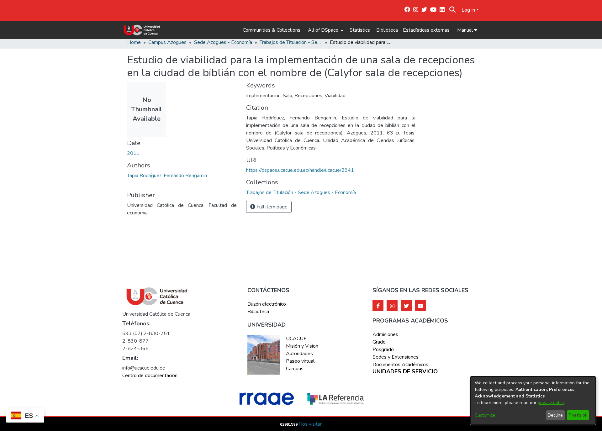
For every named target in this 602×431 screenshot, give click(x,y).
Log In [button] (469, 10)
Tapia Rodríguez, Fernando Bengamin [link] (167, 175)
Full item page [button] (271, 206)
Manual (465, 30)
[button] (453, 10)
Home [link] (134, 42)
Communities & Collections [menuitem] (271, 30)
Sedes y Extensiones (395, 357)
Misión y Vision (302, 346)
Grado (379, 342)
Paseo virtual (300, 361)
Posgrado (383, 349)
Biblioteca (387, 30)
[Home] (141, 30)
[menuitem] (325, 30)
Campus (295, 368)
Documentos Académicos (400, 364)
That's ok (577, 415)
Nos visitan (310, 424)
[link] (301, 192)
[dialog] (533, 400)
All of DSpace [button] (323, 30)
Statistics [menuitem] (360, 30)
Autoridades (299, 353)
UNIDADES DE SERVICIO (405, 371)
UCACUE (296, 338)
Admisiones (385, 334)
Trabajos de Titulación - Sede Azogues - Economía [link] (291, 42)
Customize (485, 415)
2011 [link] (133, 153)
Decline (555, 415)
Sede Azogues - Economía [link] (223, 42)
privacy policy (551, 403)
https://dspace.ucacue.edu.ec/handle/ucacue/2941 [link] (300, 170)
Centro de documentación (149, 375)
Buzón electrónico (266, 304)
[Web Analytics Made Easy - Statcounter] (289, 424)
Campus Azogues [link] (167, 42)
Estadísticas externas (426, 30)
